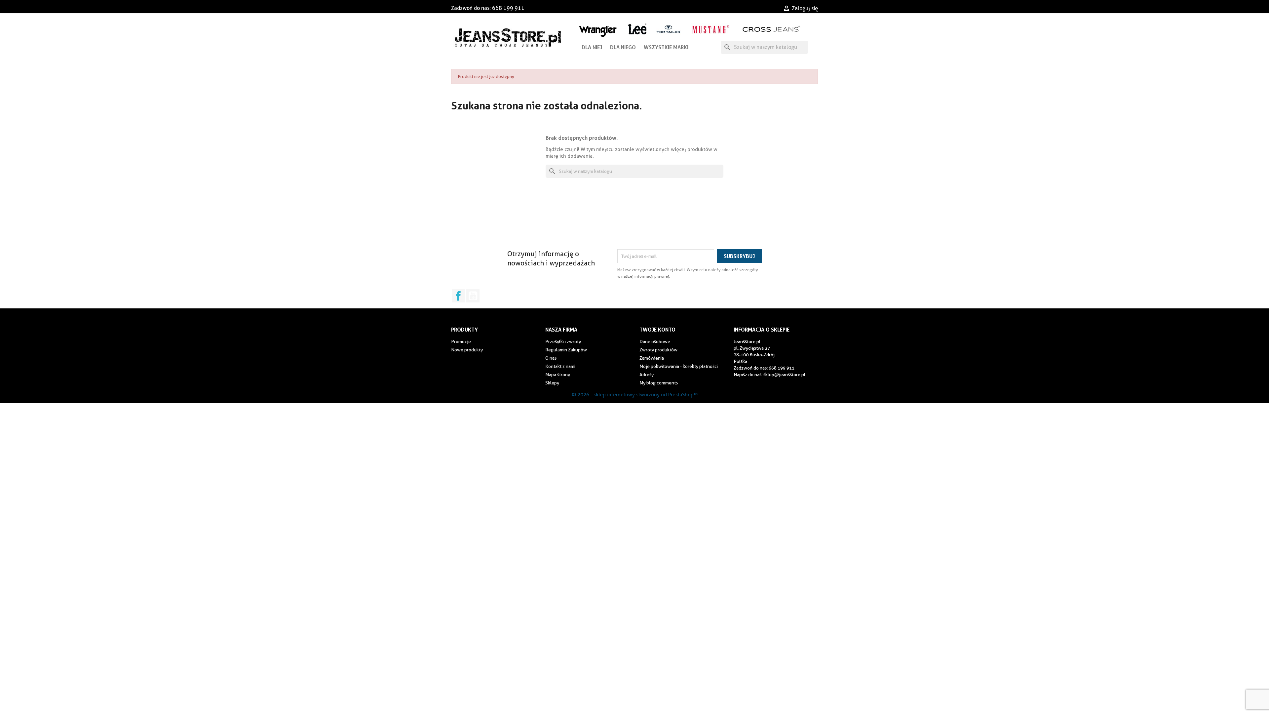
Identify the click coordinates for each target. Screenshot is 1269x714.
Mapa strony (557, 374)
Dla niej (592, 47)
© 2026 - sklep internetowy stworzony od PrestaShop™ (635, 395)
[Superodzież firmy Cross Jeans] (772, 29)
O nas (551, 358)
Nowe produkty (467, 349)
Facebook (458, 295)
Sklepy (552, 382)
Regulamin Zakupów (566, 349)
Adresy (646, 374)
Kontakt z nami (560, 366)
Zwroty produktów (658, 349)
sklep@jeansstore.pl (784, 374)
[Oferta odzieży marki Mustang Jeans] (710, 28)
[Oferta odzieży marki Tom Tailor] (668, 29)
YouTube (473, 295)
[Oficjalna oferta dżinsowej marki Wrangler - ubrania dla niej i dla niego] (598, 30)
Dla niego (623, 47)
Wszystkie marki (666, 47)
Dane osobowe (654, 341)
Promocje (461, 341)
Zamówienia (651, 358)
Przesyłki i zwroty (563, 341)
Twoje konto (657, 329)
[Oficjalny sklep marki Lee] (637, 28)
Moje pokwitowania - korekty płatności (678, 366)
